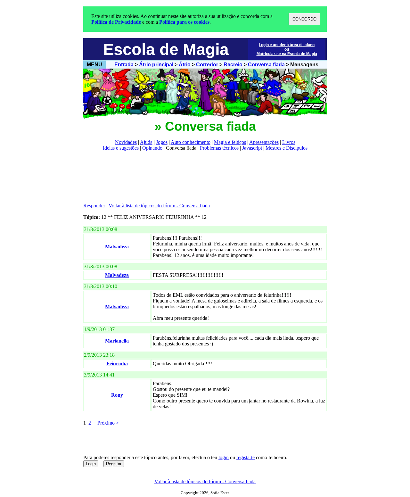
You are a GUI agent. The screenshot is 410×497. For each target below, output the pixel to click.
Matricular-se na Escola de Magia (287, 54)
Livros (288, 142)
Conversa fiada (266, 64)
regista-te (245, 457)
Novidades (126, 142)
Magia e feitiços (230, 142)
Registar (113, 463)
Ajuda (146, 142)
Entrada (124, 64)
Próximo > (108, 423)
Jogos (162, 142)
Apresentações (264, 142)
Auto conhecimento (190, 142)
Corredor (207, 64)
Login (91, 463)
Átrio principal (156, 64)
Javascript (252, 148)
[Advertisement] (199, 176)
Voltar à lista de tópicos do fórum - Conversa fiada (159, 205)
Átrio (185, 64)
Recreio (233, 64)
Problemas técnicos (219, 148)
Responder (94, 205)
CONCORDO (304, 19)
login (223, 457)
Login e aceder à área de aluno (287, 45)
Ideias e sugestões (121, 148)
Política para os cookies (184, 22)
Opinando (152, 148)
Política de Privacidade (116, 22)
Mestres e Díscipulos (287, 148)
